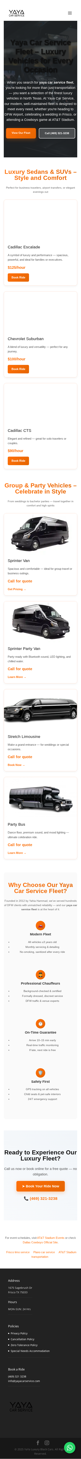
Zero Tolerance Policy (24, 1345)
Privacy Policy (19, 1333)
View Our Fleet (21, 132)
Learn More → (17, 677)
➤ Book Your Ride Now (40, 1186)
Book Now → (16, 764)
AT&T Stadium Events (50, 1237)
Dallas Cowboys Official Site (40, 1242)
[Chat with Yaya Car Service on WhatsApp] (69, 1447)
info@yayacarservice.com (24, 1381)
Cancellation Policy (22, 1339)
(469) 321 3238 (17, 1376)
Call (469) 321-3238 (57, 133)
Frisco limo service (18, 1252)
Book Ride (18, 277)
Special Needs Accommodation (30, 1351)
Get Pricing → (17, 589)
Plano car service (44, 1252)
